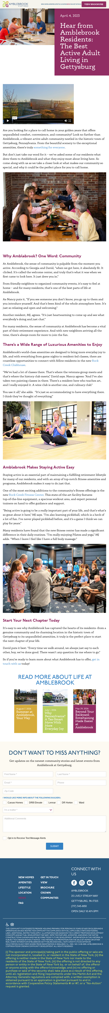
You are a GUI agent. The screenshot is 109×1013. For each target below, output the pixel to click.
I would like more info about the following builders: (32, 798)
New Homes (44, 4)
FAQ (72, 4)
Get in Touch (49, 877)
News (68, 4)
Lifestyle (57, 4)
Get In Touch (77, 4)
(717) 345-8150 (79, 906)
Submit (54, 846)
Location (64, 4)
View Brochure (93, 4)
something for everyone (49, 147)
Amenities (52, 4)
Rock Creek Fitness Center (26, 494)
